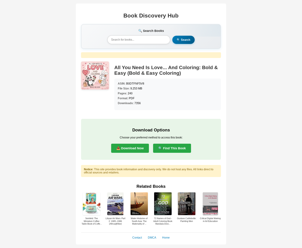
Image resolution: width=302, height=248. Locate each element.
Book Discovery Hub (151, 15)
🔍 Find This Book (172, 148)
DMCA (152, 237)
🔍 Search (183, 39)
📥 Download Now (130, 148)
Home (166, 237)
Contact (137, 237)
